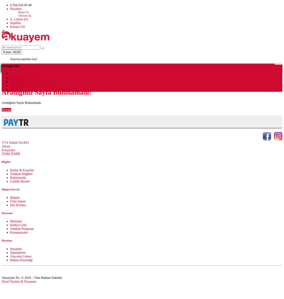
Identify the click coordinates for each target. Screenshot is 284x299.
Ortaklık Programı (22, 228)
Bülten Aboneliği (21, 260)
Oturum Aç (24, 15)
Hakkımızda (18, 177)
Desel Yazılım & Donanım (19, 281)
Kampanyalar (19, 232)
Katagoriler (19, 77)
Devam (6, 110)
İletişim (15, 197)
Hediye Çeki (18, 225)
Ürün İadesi (17, 201)
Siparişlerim (18, 252)
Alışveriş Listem (20, 256)
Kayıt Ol (23, 12)
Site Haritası (18, 205)
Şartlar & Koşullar (22, 170)
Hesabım (16, 249)
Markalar (16, 221)
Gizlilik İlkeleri (20, 181)
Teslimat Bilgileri (21, 174)
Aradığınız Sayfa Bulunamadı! (30, 82)
